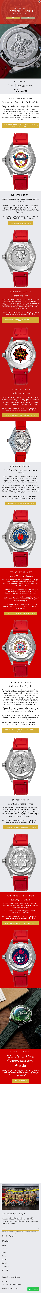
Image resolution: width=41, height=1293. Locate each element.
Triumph (4, 1263)
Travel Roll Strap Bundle (10, 1288)
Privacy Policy (34, 1231)
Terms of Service (8, 1233)
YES (13, 18)
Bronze (4, 1256)
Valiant (4, 1252)
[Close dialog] (40, 2)
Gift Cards (5, 1270)
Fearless (4, 1259)
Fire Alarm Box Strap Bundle (11, 1285)
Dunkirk (4, 1245)
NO (28, 17)
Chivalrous (5, 1267)
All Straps (5, 1281)
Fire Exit (4, 1249)
